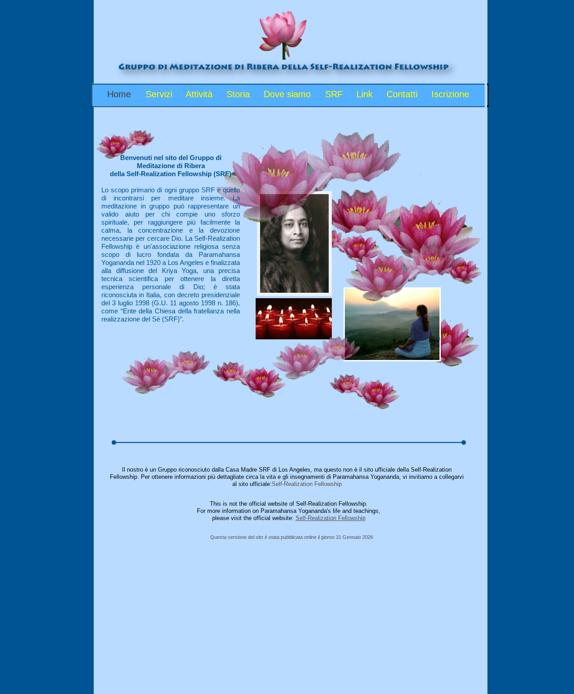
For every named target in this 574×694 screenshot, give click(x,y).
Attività (200, 94)
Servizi (160, 94)
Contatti (403, 94)
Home (120, 94)
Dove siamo (288, 94)
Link (366, 94)
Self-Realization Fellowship (307, 484)
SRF (335, 94)
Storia (239, 94)
